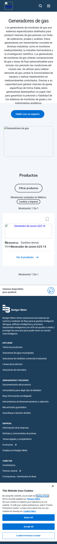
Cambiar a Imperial (28, 201)
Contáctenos (9, 465)
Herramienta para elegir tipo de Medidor (22, 390)
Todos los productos (12, 347)
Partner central (10, 471)
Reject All (28, 517)
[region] (28, 512)
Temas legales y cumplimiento (17, 439)
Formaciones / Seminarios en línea (19, 476)
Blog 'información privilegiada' (17, 396)
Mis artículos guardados (14, 407)
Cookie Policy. (29, 511)
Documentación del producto (17, 384)
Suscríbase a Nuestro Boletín (17, 413)
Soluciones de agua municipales (18, 353)
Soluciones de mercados (14, 370)
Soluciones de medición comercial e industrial (25, 358)
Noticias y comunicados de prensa (19, 433)
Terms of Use (42, 496)
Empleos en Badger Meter (15, 450)
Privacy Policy (33, 499)
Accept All (28, 526)
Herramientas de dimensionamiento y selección (26, 401)
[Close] (52, 486)
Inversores (8, 444)
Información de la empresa (16, 427)
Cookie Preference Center (28, 535)
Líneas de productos (12, 364)
